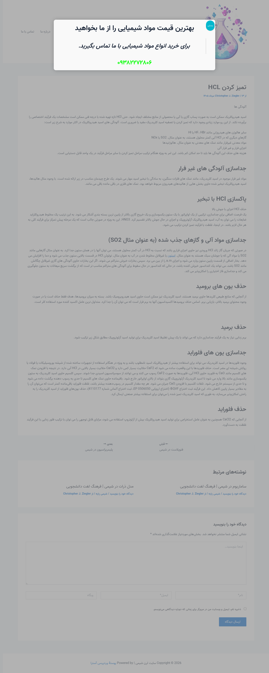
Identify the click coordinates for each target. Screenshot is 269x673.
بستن (210, 25)
